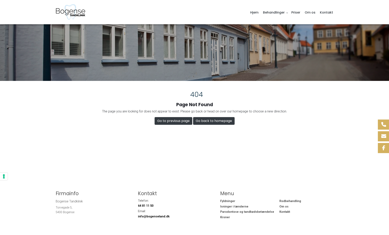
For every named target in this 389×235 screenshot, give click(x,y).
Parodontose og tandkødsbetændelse (247, 212)
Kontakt (284, 212)
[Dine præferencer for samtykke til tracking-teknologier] (4, 176)
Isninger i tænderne (234, 206)
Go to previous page (173, 121)
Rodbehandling (290, 201)
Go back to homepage (214, 121)
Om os (284, 206)
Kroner (225, 217)
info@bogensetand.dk (154, 216)
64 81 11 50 (145, 205)
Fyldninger (227, 201)
